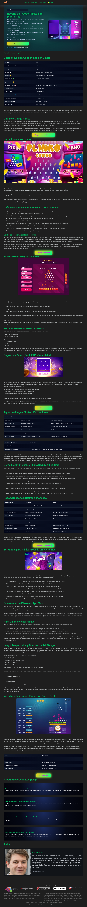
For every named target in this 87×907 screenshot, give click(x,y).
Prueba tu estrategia (43, 408)
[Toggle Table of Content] (17, 53)
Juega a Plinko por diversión (43, 545)
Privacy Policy (46, 885)
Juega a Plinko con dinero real (43, 135)
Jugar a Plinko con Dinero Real (18, 44)
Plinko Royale (42, 2)
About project (54, 885)
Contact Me (33, 885)
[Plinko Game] (6, 2)
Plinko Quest (34, 2)
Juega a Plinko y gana (43, 252)
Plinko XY (26, 2)
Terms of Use (39, 885)
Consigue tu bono (43, 775)
